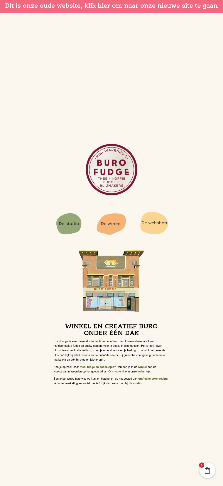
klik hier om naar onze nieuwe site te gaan (151, 5)
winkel (142, 367)
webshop (144, 371)
